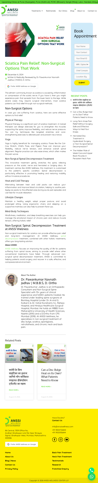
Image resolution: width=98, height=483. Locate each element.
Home (8, 452)
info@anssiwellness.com (62, 426)
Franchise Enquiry (60, 469)
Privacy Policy (11, 469)
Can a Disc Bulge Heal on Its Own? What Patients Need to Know (51, 375)
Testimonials (58, 460)
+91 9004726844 (59, 430)
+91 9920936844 (59, 432)
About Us (9, 456)
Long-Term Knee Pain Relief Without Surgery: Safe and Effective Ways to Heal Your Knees (83, 126)
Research (56, 465)
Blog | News (10, 460)
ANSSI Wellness (12, 248)
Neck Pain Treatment (62, 456)
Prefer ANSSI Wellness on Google (23, 86)
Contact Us (10, 465)
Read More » (14, 390)
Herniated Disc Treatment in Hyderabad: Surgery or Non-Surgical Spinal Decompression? (83, 141)
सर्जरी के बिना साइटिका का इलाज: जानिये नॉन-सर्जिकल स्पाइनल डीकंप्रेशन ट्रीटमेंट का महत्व (19, 376)
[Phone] (91, 470)
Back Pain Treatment (62, 452)
